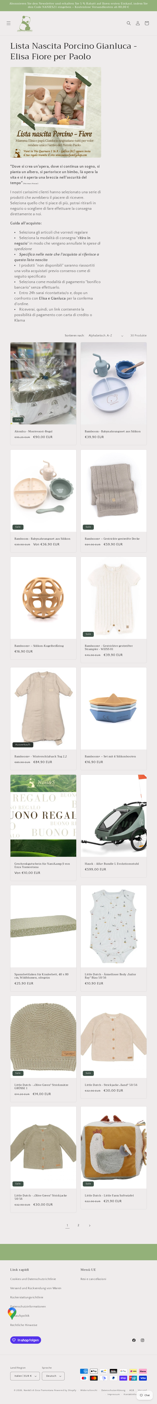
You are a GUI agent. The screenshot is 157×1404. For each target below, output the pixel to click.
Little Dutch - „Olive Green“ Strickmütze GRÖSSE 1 (41, 1086)
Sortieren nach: (75, 335)
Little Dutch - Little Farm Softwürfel (109, 1195)
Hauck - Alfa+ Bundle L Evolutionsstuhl (112, 864)
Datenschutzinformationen (28, 1306)
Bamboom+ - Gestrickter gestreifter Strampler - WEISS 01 (109, 647)
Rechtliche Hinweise (23, 1325)
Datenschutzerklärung (113, 1390)
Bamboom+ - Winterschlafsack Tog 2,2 (41, 756)
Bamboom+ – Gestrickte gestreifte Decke (112, 539)
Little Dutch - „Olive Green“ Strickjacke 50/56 (41, 1197)
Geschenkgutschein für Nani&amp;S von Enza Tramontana (42, 865)
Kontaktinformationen (135, 1394)
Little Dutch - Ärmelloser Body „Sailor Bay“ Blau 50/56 (110, 976)
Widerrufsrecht (88, 1390)
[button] (8, 23)
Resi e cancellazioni (93, 1279)
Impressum (114, 1394)
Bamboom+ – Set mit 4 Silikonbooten (110, 756)
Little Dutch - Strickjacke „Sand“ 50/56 (111, 1085)
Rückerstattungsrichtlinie (26, 1297)
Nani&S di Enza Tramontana (39, 1390)
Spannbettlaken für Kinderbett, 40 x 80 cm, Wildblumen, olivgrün (42, 976)
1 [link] (67, 1225)
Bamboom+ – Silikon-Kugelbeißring (39, 646)
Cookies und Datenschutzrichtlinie (33, 1279)
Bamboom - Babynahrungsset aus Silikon (113, 431)
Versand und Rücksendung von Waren (36, 1288)
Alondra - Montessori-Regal (34, 431)
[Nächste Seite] (89, 1225)
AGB (131, 1390)
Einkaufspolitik (20, 1315)
